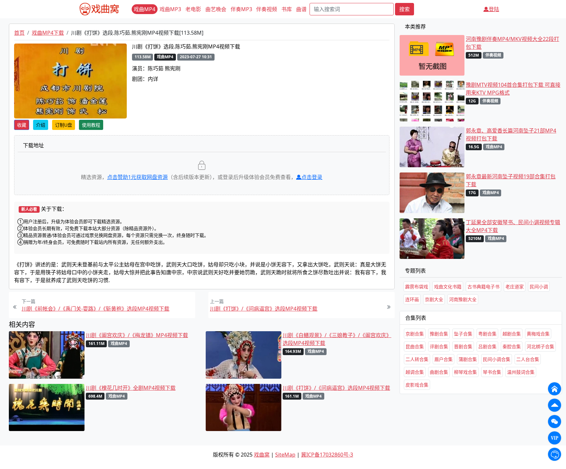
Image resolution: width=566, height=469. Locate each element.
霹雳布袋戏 (416, 286)
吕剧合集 (487, 346)
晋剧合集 (463, 346)
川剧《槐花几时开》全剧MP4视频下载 (131, 387)
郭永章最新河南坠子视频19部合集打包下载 (511, 180)
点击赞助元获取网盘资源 (137, 177)
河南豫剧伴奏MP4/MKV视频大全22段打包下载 (512, 42)
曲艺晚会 (215, 9)
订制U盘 (63, 125)
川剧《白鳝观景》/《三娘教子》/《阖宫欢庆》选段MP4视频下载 (337, 339)
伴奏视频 (266, 9)
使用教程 (91, 125)
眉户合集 (443, 359)
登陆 (494, 9)
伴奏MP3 (241, 9)
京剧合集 (415, 334)
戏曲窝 (262, 454)
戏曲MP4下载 (48, 32)
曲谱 (301, 9)
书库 (286, 9)
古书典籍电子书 (483, 286)
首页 (19, 32)
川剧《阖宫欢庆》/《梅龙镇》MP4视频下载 (137, 335)
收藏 (21, 125)
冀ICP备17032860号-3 (327, 454)
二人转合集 (417, 359)
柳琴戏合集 (465, 372)
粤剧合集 (487, 334)
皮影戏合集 (417, 385)
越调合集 (415, 372)
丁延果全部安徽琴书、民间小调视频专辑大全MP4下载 (513, 226)
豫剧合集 (439, 334)
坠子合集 (463, 334)
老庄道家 (514, 286)
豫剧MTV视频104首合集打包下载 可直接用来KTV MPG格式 (513, 88)
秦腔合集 (511, 346)
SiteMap (285, 454)
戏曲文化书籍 (448, 286)
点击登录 (311, 177)
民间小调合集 (496, 359)
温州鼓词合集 (521, 372)
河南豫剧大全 (463, 299)
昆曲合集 (415, 346)
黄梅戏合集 (538, 334)
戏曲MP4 (144, 9)
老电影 (193, 9)
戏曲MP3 (170, 9)
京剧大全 (434, 299)
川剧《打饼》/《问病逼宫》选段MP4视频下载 (263, 308)
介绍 (40, 125)
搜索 (404, 9)
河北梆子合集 (540, 346)
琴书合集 (492, 372)
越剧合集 (511, 334)
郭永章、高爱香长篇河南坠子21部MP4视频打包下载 (511, 134)
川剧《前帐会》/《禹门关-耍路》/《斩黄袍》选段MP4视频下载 (95, 308)
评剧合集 (439, 346)
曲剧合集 (439, 372)
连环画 (412, 299)
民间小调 (539, 286)
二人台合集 (527, 359)
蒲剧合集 (468, 359)
